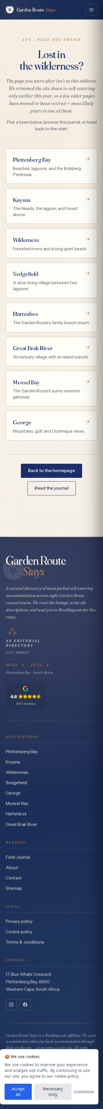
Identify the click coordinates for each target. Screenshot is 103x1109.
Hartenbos (16, 813)
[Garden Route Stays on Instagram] (11, 1004)
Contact (14, 878)
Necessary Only (53, 1091)
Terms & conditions (25, 942)
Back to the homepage (51, 470)
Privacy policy (19, 921)
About (12, 867)
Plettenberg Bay (22, 751)
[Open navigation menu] (91, 10)
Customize (84, 1091)
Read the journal (52, 488)
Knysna (13, 762)
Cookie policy (19, 931)
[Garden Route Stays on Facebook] (25, 1004)
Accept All (18, 1091)
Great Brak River (21, 824)
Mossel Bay (17, 803)
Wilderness (17, 772)
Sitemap (14, 888)
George (13, 793)
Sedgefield (16, 782)
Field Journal (18, 857)
